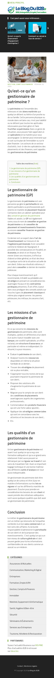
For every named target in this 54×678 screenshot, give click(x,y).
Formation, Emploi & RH (20, 582)
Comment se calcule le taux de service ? (37, 37)
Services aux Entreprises (21, 627)
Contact (20, 666)
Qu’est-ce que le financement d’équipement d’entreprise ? (14, 40)
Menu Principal (16, 2)
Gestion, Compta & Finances (20, 84)
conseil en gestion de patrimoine (25, 215)
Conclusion (14, 182)
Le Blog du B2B (33, 670)
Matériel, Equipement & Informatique (26, 601)
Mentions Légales (30, 666)
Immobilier (14, 595)
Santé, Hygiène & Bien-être (22, 608)
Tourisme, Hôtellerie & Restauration (26, 633)
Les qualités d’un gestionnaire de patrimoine (24, 178)
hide (36, 163)
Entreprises (15, 576)
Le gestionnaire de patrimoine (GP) (24, 168)
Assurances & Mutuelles (20, 563)
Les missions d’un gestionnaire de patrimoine (24, 172)
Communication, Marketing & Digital (25, 570)
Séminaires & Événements (22, 621)
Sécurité (13, 614)
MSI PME (39, 645)
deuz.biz (14, 651)
